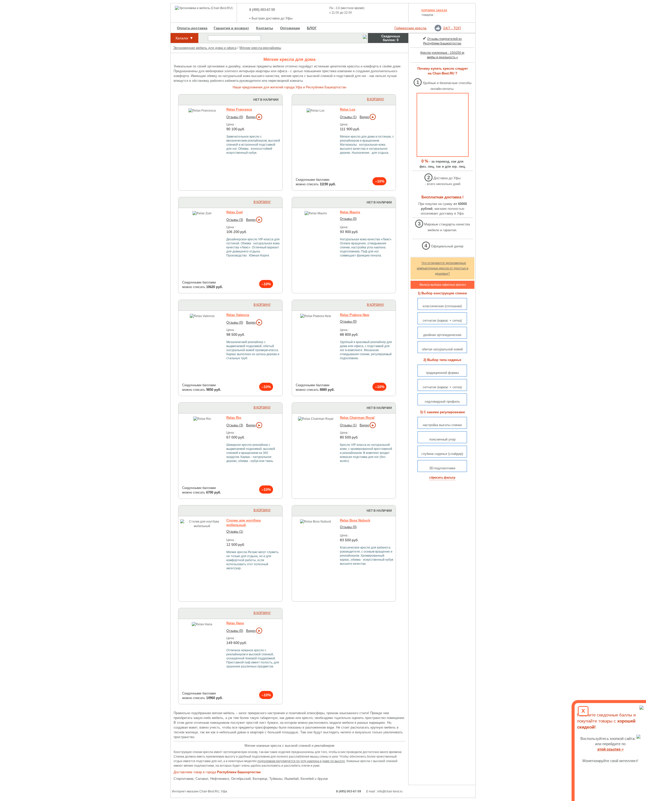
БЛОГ (312, 28)
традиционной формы (442, 373)
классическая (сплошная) (442, 306)
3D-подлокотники (442, 468)
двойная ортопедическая (442, 335)
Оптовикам (290, 28)
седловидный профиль (442, 401)
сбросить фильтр (442, 477)
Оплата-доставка (192, 28)
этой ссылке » (610, 749)
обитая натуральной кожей (442, 349)
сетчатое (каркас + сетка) (442, 387)
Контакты (264, 28)
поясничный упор (442, 439)
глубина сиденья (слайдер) (442, 454)
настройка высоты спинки (442, 425)
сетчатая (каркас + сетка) (442, 320)
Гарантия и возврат (231, 28)
